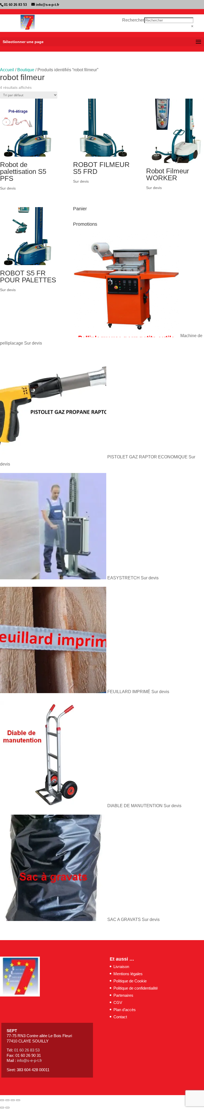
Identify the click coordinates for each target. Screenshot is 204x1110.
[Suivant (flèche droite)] (7, 1107)
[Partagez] (13, 1100)
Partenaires (123, 995)
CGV (117, 1002)
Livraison (121, 966)
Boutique (25, 70)
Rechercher (133, 20)
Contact (120, 1017)
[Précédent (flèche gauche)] (2, 1107)
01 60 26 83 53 (15, 5)
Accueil (7, 70)
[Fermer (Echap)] (18, 1100)
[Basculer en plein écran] (7, 1100)
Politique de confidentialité (135, 988)
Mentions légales (128, 973)
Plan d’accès (124, 1009)
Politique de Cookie (130, 981)
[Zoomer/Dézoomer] (2, 1100)
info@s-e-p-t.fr (29, 1060)
